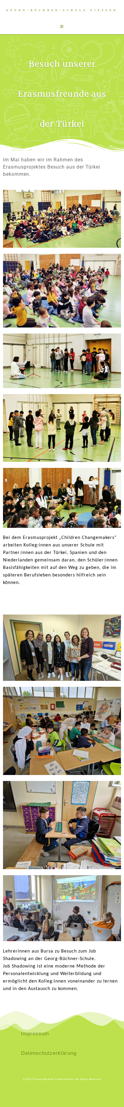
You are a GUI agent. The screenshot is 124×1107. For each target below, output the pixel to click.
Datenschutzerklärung (48, 1053)
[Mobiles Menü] (62, 26)
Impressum (35, 1034)
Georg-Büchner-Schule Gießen (62, 10)
